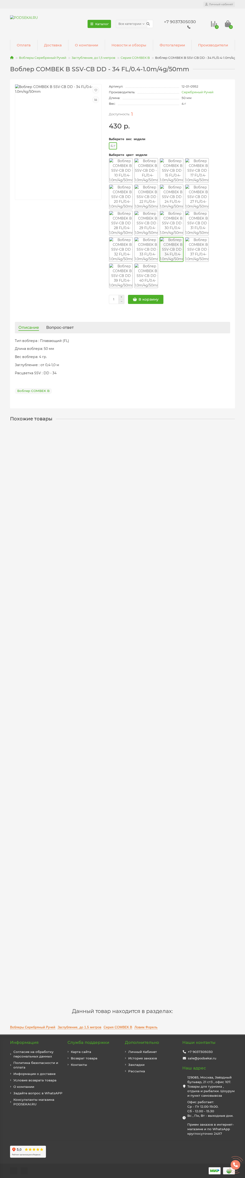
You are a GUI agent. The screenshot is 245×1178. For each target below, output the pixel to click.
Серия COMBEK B (135, 58)
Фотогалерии (172, 45)
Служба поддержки (88, 1042)
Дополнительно (142, 1042)
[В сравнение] (95, 99)
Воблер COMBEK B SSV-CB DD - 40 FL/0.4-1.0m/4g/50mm (61, 718)
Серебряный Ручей (197, 92)
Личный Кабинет (142, 1052)
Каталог (102, 24)
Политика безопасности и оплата (35, 1065)
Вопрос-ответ (60, 327)
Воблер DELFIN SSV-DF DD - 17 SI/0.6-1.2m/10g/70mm (57, 951)
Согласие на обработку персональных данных (33, 1054)
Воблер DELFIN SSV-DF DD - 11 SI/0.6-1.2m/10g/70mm (57, 835)
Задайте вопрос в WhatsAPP (37, 1093)
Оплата (24, 45)
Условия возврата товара (34, 1080)
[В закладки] (95, 90)
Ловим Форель (145, 1027)
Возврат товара (84, 1058)
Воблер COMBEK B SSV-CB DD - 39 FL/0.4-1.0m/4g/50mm (61, 602)
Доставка (53, 45)
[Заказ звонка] (235, 1165)
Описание (28, 327)
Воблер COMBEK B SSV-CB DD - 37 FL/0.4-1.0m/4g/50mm (61, 486)
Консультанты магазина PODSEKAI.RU (33, 1102)
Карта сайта (81, 1052)
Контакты (79, 1065)
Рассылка (136, 1071)
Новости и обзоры (128, 45)
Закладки (136, 1065)
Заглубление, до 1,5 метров (93, 58)
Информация (24, 1042)
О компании (86, 45)
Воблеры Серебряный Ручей (42, 58)
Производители (213, 45)
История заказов (142, 1058)
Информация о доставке (34, 1074)
